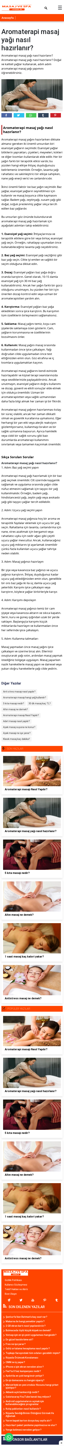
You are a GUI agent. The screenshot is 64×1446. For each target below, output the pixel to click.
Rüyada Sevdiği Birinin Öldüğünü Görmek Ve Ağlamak (30, 1414)
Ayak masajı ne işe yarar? (17, 733)
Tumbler (43, 115)
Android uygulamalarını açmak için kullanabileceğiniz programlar (25, 1403)
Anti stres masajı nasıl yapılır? (19, 691)
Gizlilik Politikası (13, 1280)
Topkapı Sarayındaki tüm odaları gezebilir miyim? (33, 1353)
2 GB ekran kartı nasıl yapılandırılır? (26, 1325)
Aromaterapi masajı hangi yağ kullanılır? (24, 697)
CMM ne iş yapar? (15, 1362)
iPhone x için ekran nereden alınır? (25, 1366)
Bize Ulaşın (11, 1293)
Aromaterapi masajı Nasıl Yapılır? (21, 715)
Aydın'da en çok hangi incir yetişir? (25, 1375)
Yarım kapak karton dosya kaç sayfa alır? (29, 1420)
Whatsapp (31, 115)
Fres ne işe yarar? (16, 1344)
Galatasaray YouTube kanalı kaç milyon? (28, 1396)
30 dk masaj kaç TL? (40, 703)
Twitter (19, 115)
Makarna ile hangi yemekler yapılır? (25, 1321)
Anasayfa (8, 17)
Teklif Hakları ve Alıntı (16, 1289)
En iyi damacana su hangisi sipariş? (25, 1380)
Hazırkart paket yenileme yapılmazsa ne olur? (31, 1425)
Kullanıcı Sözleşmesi (16, 1284)
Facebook (6, 115)
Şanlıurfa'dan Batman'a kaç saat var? (26, 1316)
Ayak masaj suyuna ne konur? (19, 727)
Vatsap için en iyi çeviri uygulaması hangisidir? (31, 1335)
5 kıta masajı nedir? (13, 703)
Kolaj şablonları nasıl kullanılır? (23, 1408)
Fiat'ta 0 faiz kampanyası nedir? (23, 1371)
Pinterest (55, 115)
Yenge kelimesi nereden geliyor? (23, 1429)
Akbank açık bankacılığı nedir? (22, 1392)
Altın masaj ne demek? (15, 709)
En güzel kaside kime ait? (19, 1339)
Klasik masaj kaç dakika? (16, 739)
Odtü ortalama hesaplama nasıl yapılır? (28, 1348)
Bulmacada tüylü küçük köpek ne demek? (28, 1330)
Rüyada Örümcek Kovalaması (22, 1357)
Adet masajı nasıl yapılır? (16, 721)
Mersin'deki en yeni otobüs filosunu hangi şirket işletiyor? (32, 1386)
